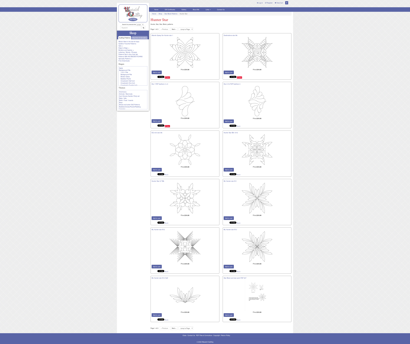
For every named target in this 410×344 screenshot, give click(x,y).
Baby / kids (123, 98)
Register (269, 3)
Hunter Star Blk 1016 (231, 133)
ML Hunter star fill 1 (230, 181)
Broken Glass (125, 76)
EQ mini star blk (157, 133)
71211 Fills (124, 72)
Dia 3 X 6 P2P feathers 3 (232, 84)
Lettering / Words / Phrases (128, 52)
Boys (120, 102)
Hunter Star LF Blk (158, 181)
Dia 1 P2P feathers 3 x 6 (160, 84)
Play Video (133, 19)
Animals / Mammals (125, 94)
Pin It (238, 126)
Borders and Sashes (126, 50)
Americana (122, 92)
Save (168, 77)
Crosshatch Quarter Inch (129, 85)
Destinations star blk (230, 35)
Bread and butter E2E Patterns (129, 105)
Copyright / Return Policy (221, 335)
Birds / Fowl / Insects (126, 100)
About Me (196, 9)
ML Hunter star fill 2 (158, 229)
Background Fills (124, 70)
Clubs (184, 335)
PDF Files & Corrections (204, 335)
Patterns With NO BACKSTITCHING (131, 56)
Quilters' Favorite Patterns (127, 44)
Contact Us (221, 9)
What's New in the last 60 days (129, 41)
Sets (120, 46)
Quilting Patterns (124, 38)
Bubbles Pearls (126, 79)
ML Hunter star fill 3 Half (160, 278)
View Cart (279, 3)
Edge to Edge (123, 48)
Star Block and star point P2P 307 (235, 278)
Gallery (184, 9)
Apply (121, 68)
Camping (122, 109)
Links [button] (208, 9)
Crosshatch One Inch (128, 83)
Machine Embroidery (139, 38)
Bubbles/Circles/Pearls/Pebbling (130, 107)
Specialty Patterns (125, 59)
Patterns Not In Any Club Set (128, 54)
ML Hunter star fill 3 (230, 229)
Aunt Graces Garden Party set (129, 96)
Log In (260, 3)
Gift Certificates (170, 9)
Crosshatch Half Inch (128, 81)
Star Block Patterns (170, 14)
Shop (160, 14)
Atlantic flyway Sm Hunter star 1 (162, 35)
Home (156, 9)
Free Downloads (124, 61)
